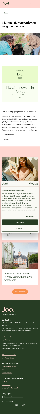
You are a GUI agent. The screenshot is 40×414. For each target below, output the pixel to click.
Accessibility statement (10, 388)
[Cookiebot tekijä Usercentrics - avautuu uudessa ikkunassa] (29, 183)
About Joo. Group (8, 358)
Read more (20, 291)
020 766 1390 (6, 340)
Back (6, 13)
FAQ (3, 370)
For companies (7, 373)
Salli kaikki (20, 222)
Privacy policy (6, 385)
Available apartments (9, 366)
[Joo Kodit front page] (5, 3)
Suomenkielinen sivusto (13, 397)
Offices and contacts (9, 355)
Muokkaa (19, 228)
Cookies (4, 382)
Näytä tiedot (30, 216)
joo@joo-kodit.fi (7, 337)
